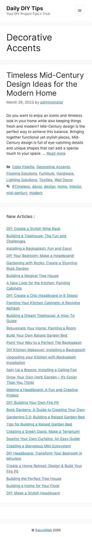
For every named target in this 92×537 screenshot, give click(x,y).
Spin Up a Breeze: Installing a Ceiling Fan (41, 370)
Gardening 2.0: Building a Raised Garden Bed (45, 417)
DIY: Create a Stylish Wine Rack (33, 229)
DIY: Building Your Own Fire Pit (32, 402)
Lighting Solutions (21, 180)
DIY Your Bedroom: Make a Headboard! (40, 256)
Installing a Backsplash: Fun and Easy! (39, 248)
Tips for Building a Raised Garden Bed (39, 424)
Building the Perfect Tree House (33, 478)
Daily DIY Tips (24, 8)
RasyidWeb (43, 530)
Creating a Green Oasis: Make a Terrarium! (43, 431)
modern (36, 193)
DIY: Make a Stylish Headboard (33, 493)
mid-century (16, 193)
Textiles (45, 180)
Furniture (46, 173)
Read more (56, 153)
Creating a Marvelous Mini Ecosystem (38, 446)
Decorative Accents (53, 167)
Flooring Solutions (21, 173)
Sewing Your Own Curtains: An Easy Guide (43, 439)
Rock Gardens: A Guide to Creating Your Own (45, 410)
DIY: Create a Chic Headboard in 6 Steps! (42, 295)
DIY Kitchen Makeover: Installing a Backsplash (45, 350)
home (62, 186)
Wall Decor (64, 180)
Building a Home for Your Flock (32, 486)
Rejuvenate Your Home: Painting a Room (41, 328)
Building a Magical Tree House (32, 276)
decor (37, 186)
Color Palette (23, 167)
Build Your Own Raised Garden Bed (36, 335)
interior (75, 186)
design (49, 186)
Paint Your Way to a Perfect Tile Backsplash (44, 343)
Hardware (65, 173)
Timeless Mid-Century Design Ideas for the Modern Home (45, 84)
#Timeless (21, 186)
